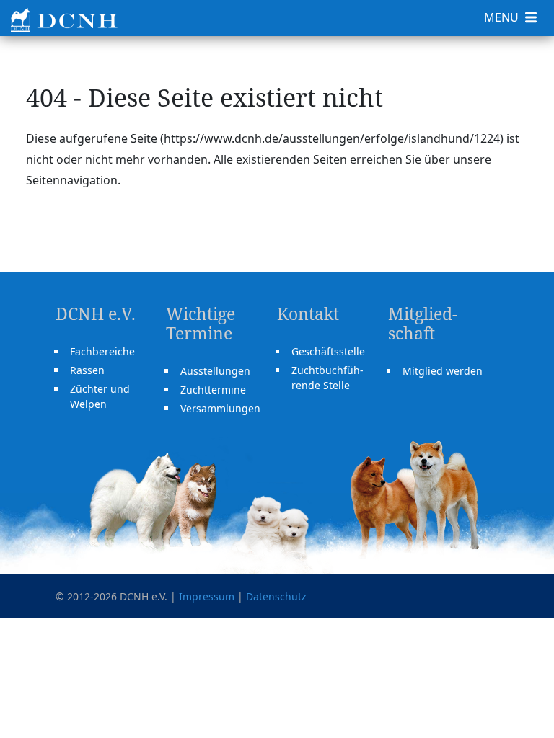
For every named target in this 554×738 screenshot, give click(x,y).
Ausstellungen (215, 371)
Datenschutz (276, 596)
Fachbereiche (102, 351)
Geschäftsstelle (328, 351)
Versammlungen (220, 408)
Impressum (206, 596)
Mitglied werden (443, 371)
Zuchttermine (213, 389)
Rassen (87, 370)
